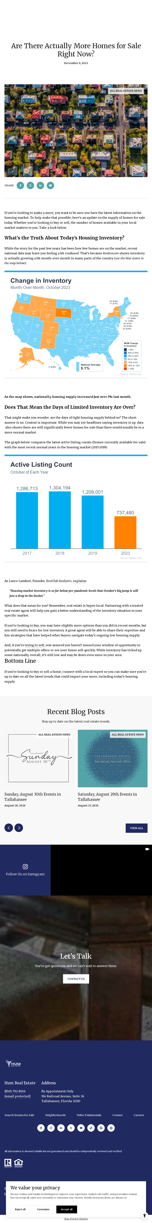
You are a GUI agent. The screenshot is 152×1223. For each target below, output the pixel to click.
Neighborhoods (55, 1115)
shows (124, 253)
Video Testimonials (89, 1115)
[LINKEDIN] (61, 1128)
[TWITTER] (71, 1128)
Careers (139, 1115)
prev (8, 828)
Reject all (20, 1209)
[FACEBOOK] (41, 1128)
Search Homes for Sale (19, 1115)
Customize (43, 1209)
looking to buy (48, 222)
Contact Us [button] (76, 979)
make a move (43, 213)
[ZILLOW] (111, 1128)
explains (79, 581)
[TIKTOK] (91, 1128)
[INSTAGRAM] (51, 1128)
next (18, 828)
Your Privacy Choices (76, 1218)
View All (136, 828)
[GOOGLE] (101, 1128)
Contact (117, 1115)
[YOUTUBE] (81, 1128)
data (140, 422)
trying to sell (34, 645)
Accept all (66, 1209)
